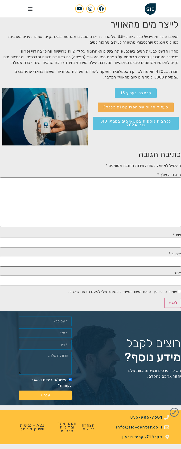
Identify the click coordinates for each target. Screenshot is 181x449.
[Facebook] (101, 8)
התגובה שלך (169, 175)
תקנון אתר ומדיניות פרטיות (67, 427)
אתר (177, 273)
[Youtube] (79, 8)
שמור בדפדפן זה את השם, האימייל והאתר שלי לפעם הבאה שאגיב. (122, 292)
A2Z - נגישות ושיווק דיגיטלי (32, 427)
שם (177, 235)
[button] (30, 8)
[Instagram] (90, 8)
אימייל (175, 254)
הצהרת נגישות (88, 427)
